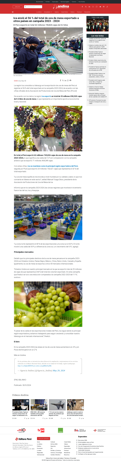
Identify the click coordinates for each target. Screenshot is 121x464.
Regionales (40, 452)
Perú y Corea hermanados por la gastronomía (90, 452)
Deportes (53, 446)
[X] (85, 6)
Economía (39, 448)
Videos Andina (20, 395)
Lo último (38, 12)
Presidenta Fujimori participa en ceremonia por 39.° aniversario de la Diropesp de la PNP (97, 68)
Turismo (74, 1)
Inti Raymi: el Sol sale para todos (87, 454)
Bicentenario (39, 1)
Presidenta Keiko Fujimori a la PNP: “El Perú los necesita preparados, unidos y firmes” (97, 75)
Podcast (79, 12)
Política (39, 446)
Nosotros (66, 455)
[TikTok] (107, 6)
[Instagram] (96, 6)
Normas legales (65, 1)
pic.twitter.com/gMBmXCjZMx (42, 366)
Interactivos (67, 448)
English (17, 6)
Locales (39, 450)
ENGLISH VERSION (43, 438)
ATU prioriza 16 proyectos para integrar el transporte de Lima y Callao (97, 101)
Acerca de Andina (58, 458)
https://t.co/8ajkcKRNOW (25, 366)
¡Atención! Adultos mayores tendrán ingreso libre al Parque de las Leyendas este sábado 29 (98, 95)
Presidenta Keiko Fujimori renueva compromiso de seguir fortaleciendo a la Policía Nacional (20, 414)
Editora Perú (49, 458)
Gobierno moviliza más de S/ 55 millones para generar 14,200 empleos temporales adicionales (98, 46)
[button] (13, 407)
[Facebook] (82, 6)
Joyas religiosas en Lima (85, 444)
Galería (57, 12)
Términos (66, 458)
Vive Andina (82, 1)
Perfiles (48, 1)
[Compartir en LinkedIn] (28, 418)
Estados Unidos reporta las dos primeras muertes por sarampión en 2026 (98, 61)
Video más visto (97, 17)
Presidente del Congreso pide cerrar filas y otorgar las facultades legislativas (97, 81)
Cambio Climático (55, 455)
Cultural (53, 442)
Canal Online (64, 12)
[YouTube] (93, 6)
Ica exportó (46, 96)
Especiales (55, 1)
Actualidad (48, 12)
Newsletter (87, 12)
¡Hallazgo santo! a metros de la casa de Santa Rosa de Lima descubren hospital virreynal (75, 414)
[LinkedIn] (89, 6)
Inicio (38, 442)
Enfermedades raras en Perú (86, 442)
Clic (52, 448)
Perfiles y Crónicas (56, 450)
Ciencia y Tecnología (56, 452)
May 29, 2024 (59, 370)
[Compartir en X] (27, 418)
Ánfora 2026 (54, 444)
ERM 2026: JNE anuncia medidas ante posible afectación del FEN (38, 413)
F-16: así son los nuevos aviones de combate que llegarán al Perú (56, 413)
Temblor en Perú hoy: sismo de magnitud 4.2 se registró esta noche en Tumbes (97, 40)
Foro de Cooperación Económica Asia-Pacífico (91, 446)
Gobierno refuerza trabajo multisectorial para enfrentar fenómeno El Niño (97, 88)
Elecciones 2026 (82, 440)
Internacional (40, 455)
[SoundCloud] (100, 6)
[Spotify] (103, 6)
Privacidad (73, 458)
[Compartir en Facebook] (25, 418)
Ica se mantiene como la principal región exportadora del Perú (53, 166)
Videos (72, 12)
